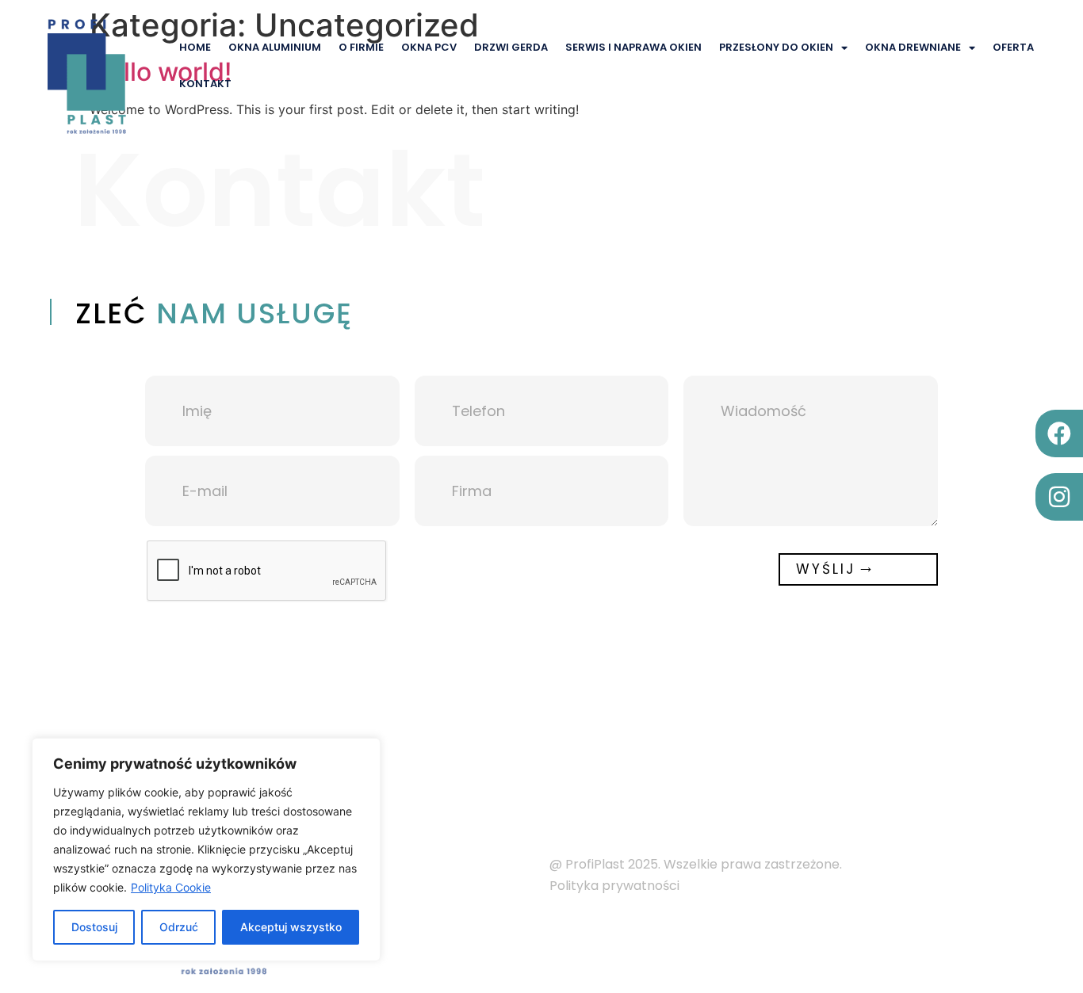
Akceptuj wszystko (291, 927)
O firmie (361, 47)
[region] (206, 849)
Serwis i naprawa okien (633, 47)
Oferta (1013, 47)
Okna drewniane (913, 47)
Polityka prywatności (616, 886)
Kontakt (205, 83)
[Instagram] (1059, 497)
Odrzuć (178, 927)
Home (195, 47)
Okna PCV (429, 47)
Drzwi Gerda (511, 47)
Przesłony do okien (776, 47)
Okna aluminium (274, 47)
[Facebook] (1059, 433)
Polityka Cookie (171, 887)
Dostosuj (94, 927)
